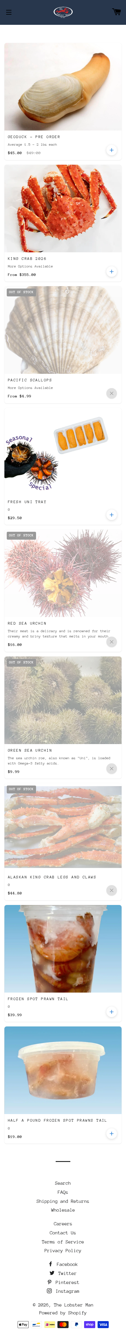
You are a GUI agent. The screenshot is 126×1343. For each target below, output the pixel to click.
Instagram (66, 1291)
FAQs (63, 1192)
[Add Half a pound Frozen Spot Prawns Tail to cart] (111, 1133)
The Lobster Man (73, 1305)
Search (63, 1183)
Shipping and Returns (63, 1201)
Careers (63, 1223)
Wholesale (63, 1210)
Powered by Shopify (63, 1313)
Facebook (66, 1264)
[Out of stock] (111, 393)
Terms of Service (63, 1242)
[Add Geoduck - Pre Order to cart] (111, 150)
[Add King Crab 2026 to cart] (111, 271)
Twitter (66, 1273)
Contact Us (63, 1233)
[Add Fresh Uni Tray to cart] (111, 515)
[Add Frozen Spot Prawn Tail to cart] (111, 1012)
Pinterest (66, 1282)
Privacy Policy (63, 1250)
